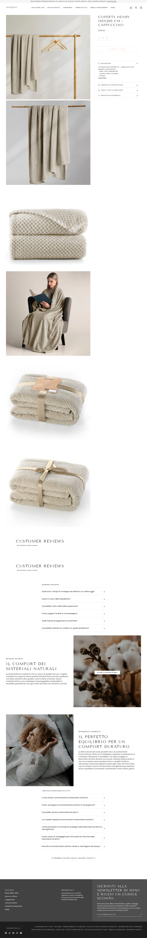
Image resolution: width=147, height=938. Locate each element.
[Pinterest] (13, 933)
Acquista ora (118, 56)
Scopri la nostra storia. (107, 672)
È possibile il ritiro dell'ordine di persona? (60, 606)
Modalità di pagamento (110, 95)
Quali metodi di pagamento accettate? (59, 621)
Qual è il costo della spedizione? (56, 599)
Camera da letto (11, 903)
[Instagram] (17, 933)
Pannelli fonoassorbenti (13, 906)
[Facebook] (6, 933)
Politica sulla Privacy (93, 930)
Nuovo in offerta (11, 896)
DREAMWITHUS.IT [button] (67, 890)
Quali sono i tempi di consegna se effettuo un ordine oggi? (68, 591)
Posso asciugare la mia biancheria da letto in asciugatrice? (68, 805)
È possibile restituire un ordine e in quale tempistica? (65, 628)
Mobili (7, 909)
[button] (68, 8)
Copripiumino (10, 900)
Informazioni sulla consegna (130, 927)
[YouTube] (21, 933)
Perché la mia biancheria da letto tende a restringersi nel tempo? (71, 846)
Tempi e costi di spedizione (111, 90)
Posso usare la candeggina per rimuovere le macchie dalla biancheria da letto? (68, 837)
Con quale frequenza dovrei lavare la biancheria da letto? (68, 819)
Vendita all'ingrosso (116, 930)
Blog (105, 930)
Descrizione (105, 63)
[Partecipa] (140, 914)
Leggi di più (102, 78)
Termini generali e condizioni (74, 927)
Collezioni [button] (9, 890)
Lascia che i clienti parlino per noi (70, 930)
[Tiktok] (9, 933)
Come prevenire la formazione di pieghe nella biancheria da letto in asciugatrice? (72, 828)
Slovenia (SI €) (13, 928)
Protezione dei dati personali (43, 930)
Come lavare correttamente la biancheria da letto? (65, 797)
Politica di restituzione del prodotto (102, 927)
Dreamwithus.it (43, 927)
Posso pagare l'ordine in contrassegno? (60, 613)
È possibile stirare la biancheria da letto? (60, 812)
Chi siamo (58, 927)
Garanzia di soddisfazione (111, 85)
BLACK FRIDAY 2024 (11, 893)
